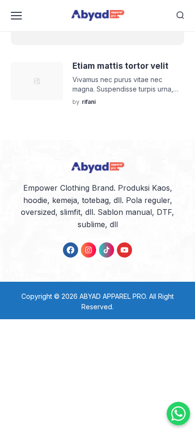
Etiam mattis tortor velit (120, 66)
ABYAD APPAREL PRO (113, 296)
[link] (70, 250)
